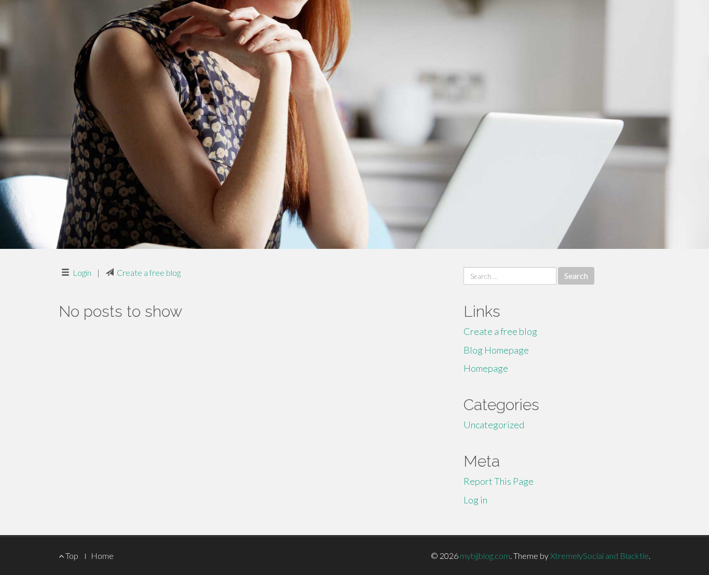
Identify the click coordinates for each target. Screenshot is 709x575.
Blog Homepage (496, 350)
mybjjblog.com (485, 555)
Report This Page (498, 481)
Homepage (485, 368)
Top (71, 555)
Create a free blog (149, 272)
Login (82, 272)
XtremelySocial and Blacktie (599, 555)
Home (102, 555)
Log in (475, 500)
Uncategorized (493, 424)
